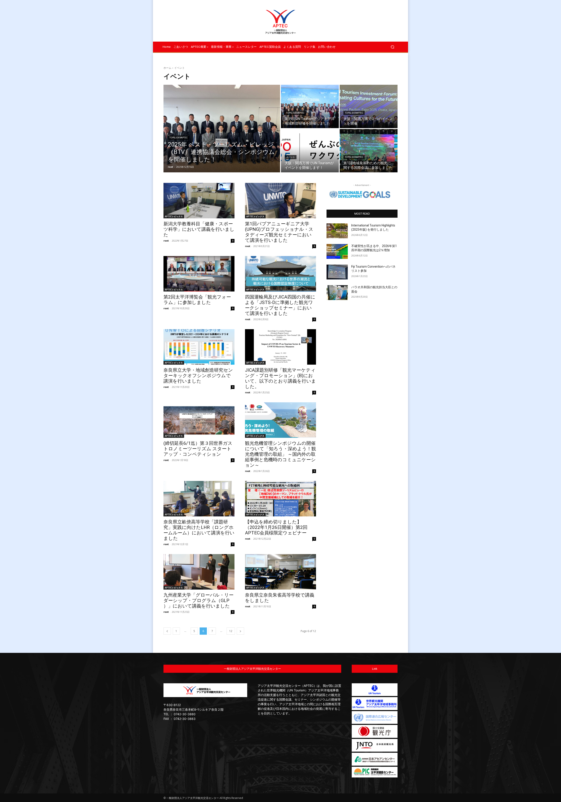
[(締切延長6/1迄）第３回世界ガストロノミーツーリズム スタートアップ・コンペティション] (198, 420)
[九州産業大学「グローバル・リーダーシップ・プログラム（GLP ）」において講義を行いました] (198, 572)
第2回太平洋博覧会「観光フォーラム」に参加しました (197, 299)
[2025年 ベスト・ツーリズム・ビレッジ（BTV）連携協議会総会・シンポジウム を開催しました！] (221, 128)
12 (230, 631)
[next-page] (240, 631)
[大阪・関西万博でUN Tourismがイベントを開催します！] (310, 150)
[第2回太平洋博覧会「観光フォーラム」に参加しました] (198, 273)
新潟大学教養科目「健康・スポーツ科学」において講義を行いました (198, 229)
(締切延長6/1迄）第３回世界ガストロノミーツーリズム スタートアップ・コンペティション (198, 449)
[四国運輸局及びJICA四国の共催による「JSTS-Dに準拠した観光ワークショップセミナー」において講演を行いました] (280, 273)
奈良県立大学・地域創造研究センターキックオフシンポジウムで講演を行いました (198, 375)
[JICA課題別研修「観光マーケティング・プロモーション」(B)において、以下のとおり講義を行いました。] (280, 347)
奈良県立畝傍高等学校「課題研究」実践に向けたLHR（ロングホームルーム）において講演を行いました (198, 530)
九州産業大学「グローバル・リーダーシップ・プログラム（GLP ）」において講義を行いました (198, 600)
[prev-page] (167, 631)
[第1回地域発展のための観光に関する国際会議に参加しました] (369, 150)
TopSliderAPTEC (178, 137)
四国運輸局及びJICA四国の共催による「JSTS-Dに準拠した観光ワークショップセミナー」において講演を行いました (280, 305)
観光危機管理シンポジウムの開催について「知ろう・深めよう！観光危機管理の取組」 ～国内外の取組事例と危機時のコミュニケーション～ (280, 454)
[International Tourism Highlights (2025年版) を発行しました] (337, 230)
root (166, 240)
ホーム (167, 68)
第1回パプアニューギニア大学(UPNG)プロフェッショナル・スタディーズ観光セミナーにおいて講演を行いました (279, 232)
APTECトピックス (174, 216)
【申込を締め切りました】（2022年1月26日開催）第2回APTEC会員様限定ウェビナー (276, 527)
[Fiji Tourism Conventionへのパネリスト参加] (337, 272)
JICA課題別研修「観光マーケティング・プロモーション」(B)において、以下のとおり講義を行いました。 (280, 378)
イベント (290, 157)
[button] (392, 47)
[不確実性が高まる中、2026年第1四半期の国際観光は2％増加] (337, 251)
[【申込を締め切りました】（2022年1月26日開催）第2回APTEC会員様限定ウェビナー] (280, 498)
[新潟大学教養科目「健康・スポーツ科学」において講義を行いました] (198, 200)
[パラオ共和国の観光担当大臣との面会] (337, 292)
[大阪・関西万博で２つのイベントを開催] (369, 106)
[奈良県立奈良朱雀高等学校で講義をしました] (280, 572)
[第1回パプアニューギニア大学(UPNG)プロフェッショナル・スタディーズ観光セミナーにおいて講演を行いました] (280, 200)
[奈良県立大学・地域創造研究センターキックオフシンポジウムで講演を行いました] (198, 347)
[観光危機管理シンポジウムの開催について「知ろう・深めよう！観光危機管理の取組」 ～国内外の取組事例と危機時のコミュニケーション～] (280, 420)
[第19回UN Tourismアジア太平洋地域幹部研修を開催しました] (310, 106)
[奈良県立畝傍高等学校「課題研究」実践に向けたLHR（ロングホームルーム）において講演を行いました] (198, 498)
